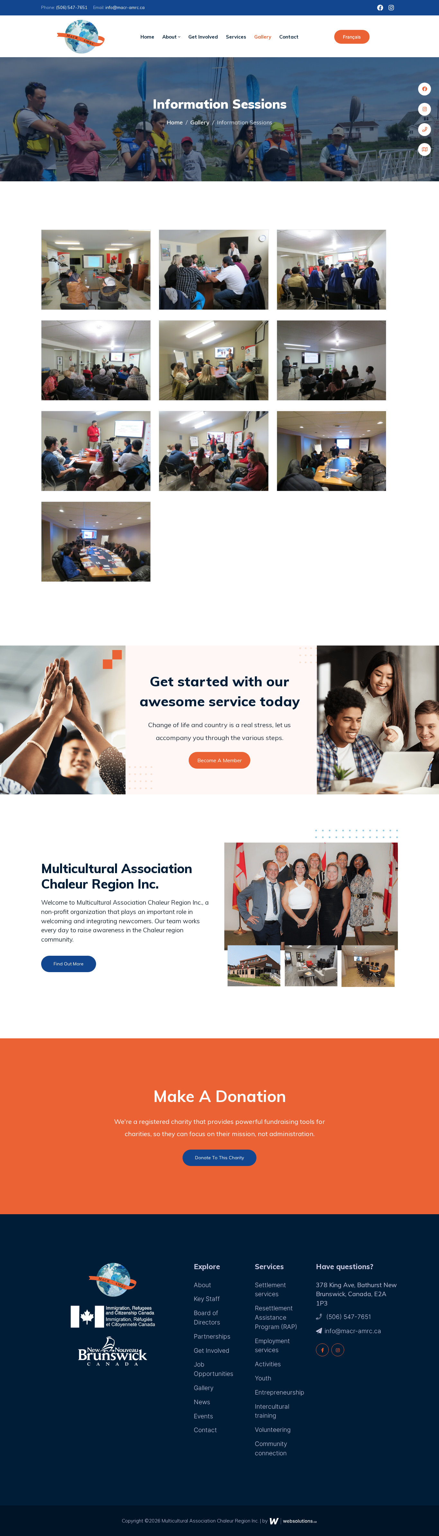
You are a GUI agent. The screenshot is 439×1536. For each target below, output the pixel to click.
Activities (268, 1364)
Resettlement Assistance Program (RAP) (276, 1317)
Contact (289, 37)
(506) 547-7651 (71, 7)
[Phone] (424, 129)
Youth (263, 1378)
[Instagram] (424, 109)
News (202, 1402)
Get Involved (203, 37)
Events (203, 1416)
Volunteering (273, 1429)
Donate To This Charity (219, 1158)
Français (352, 37)
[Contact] (424, 149)
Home (147, 37)
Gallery (262, 37)
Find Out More (69, 964)
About (170, 37)
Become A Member (219, 760)
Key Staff (207, 1299)
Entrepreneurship (279, 1392)
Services (236, 37)
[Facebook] (424, 89)
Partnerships (212, 1336)
